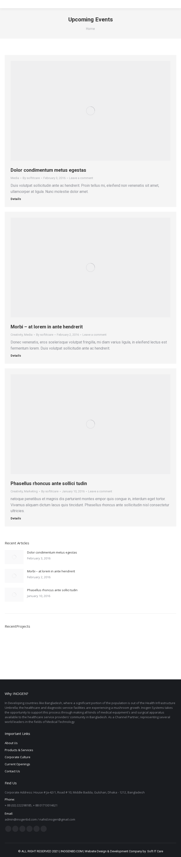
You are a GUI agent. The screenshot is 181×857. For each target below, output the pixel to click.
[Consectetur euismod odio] (86, 643)
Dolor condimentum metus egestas (48, 170)
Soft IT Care (155, 851)
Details (16, 199)
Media (15, 178)
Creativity (17, 334)
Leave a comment (81, 178)
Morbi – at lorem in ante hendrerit (47, 327)
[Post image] (14, 557)
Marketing (31, 491)
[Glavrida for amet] (104, 643)
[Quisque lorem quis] (14, 643)
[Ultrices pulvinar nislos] (50, 643)
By (31, 178)
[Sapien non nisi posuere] (68, 643)
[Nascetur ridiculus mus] (32, 643)
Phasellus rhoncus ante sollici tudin (49, 483)
